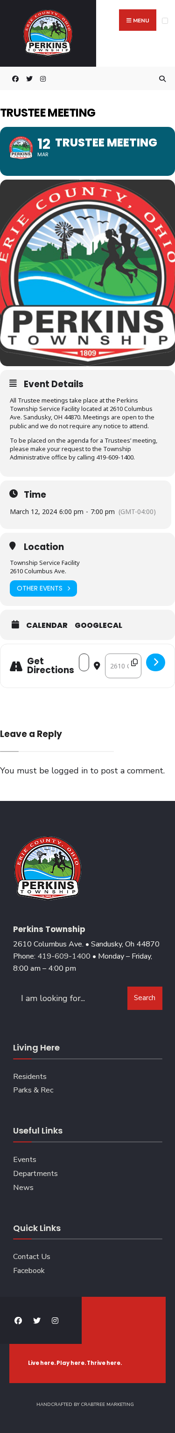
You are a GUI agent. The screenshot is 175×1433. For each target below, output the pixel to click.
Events (24, 1160)
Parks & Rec (33, 1090)
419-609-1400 (64, 956)
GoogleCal (98, 625)
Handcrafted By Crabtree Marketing (85, 1404)
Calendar (47, 625)
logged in (69, 770)
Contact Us (31, 1257)
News (23, 1188)
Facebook (29, 1271)
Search (144, 997)
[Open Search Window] (161, 78)
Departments (35, 1174)
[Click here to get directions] (155, 662)
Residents (30, 1076)
